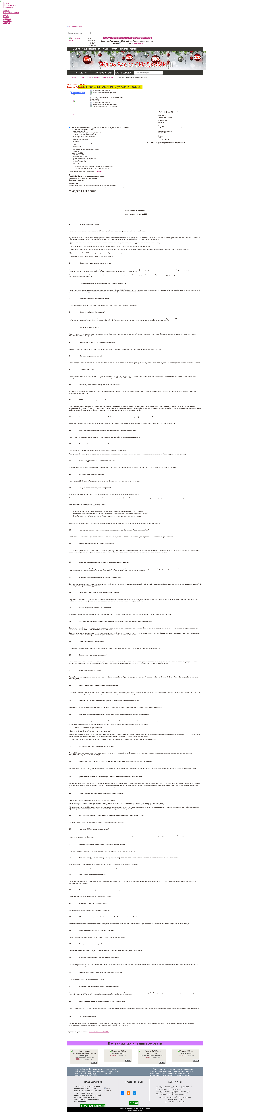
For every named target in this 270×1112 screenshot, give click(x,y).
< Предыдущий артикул (76, 85)
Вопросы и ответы (122, 128)
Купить (94, 1062)
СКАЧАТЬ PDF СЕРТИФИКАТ (99, 1032)
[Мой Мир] (134, 1093)
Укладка (6, 23)
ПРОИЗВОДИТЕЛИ (102, 72)
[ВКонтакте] (122, 1093)
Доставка (7, 19)
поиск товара (95, 34)
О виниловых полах (11, 13)
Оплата (6, 17)
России (99, 171)
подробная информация (93, 1106)
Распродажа (8, 7)
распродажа (123, 72)
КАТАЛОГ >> (79, 72)
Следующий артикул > (76, 87)
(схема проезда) (177, 1089)
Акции (5, 15)
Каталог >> (7, 3)
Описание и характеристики (80, 128)
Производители (9, 5)
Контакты (7, 21)
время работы (139, 43)
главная (6, 11)
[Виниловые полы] (75, 38)
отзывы (134, 1103)
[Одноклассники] (128, 1093)
